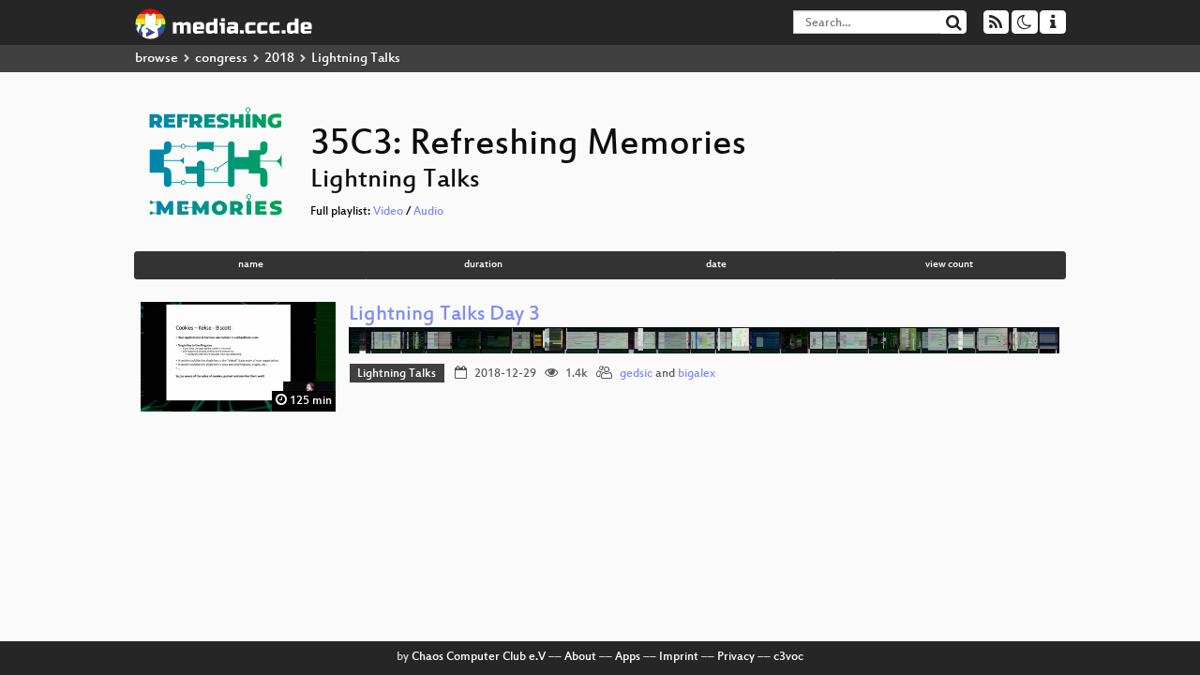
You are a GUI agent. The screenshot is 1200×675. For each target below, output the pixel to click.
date (716, 265)
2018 (279, 59)
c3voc (788, 657)
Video (388, 211)
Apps (627, 657)
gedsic (636, 374)
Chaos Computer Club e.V (479, 657)
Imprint (678, 657)
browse (156, 59)
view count (949, 265)
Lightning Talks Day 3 (444, 315)
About (580, 657)
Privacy (736, 657)
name (250, 265)
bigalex (696, 374)
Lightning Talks (396, 374)
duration (483, 265)
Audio (428, 211)
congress (221, 59)
